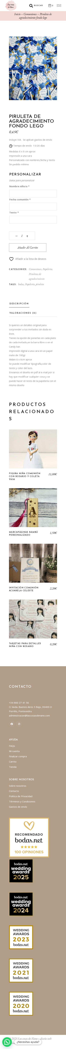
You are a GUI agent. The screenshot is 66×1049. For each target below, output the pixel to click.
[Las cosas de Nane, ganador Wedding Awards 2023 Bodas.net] (21, 937)
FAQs (12, 745)
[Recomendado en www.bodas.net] (29, 837)
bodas (21, 284)
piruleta (40, 284)
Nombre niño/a (19, 186)
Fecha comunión (19, 199)
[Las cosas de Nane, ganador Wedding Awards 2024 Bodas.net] (21, 903)
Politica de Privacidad (20, 796)
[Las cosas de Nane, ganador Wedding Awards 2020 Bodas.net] (21, 1003)
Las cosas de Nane (27, 1038)
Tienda (12, 766)
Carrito (12, 761)
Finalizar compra (18, 756)
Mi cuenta (14, 751)
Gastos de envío (18, 806)
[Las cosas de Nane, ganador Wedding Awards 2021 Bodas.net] (21, 970)
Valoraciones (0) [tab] (23, 313)
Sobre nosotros (17, 785)
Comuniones (35, 269)
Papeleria (47, 269)
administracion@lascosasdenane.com (29, 715)
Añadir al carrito (27, 247)
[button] (7, 1042)
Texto (14, 212)
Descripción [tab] (19, 304)
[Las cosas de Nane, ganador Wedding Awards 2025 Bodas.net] (21, 870)
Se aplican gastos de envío (37, 139)
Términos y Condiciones (22, 801)
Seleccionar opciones (33, 509)
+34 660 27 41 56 (19, 702)
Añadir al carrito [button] (33, 451)
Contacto (14, 791)
